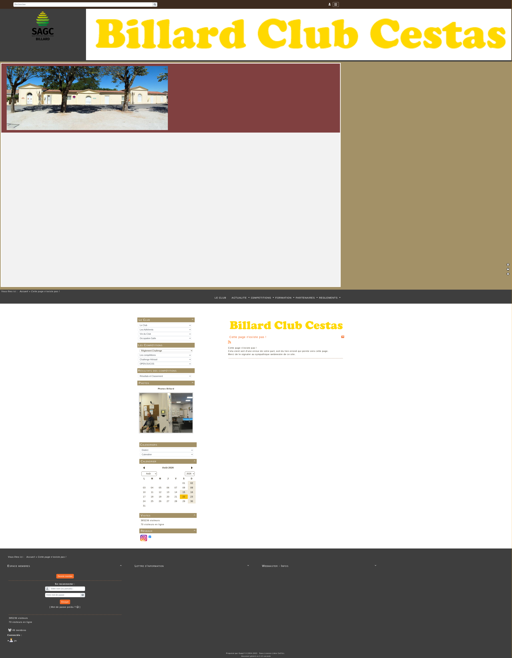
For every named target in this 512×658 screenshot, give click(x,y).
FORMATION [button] (283, 297)
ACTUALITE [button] (240, 297)
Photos (166, 383)
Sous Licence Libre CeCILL (272, 653)
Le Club (166, 319)
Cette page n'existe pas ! (247, 337)
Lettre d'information (192, 566)
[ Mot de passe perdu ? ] (65, 607)
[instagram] (143, 538)
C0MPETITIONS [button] (261, 297)
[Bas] (508, 274)
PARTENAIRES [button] (306, 297)
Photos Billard (166, 389)
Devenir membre (65, 576)
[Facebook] (150, 537)
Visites (168, 515)
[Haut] (508, 264)
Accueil (24, 291)
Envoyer (65, 602)
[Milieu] (508, 269)
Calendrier (168, 461)
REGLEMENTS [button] (329, 297)
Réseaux (168, 531)
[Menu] (336, 4)
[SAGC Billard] (43, 26)
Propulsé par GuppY (235, 653)
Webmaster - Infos (319, 566)
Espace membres (64, 566)
